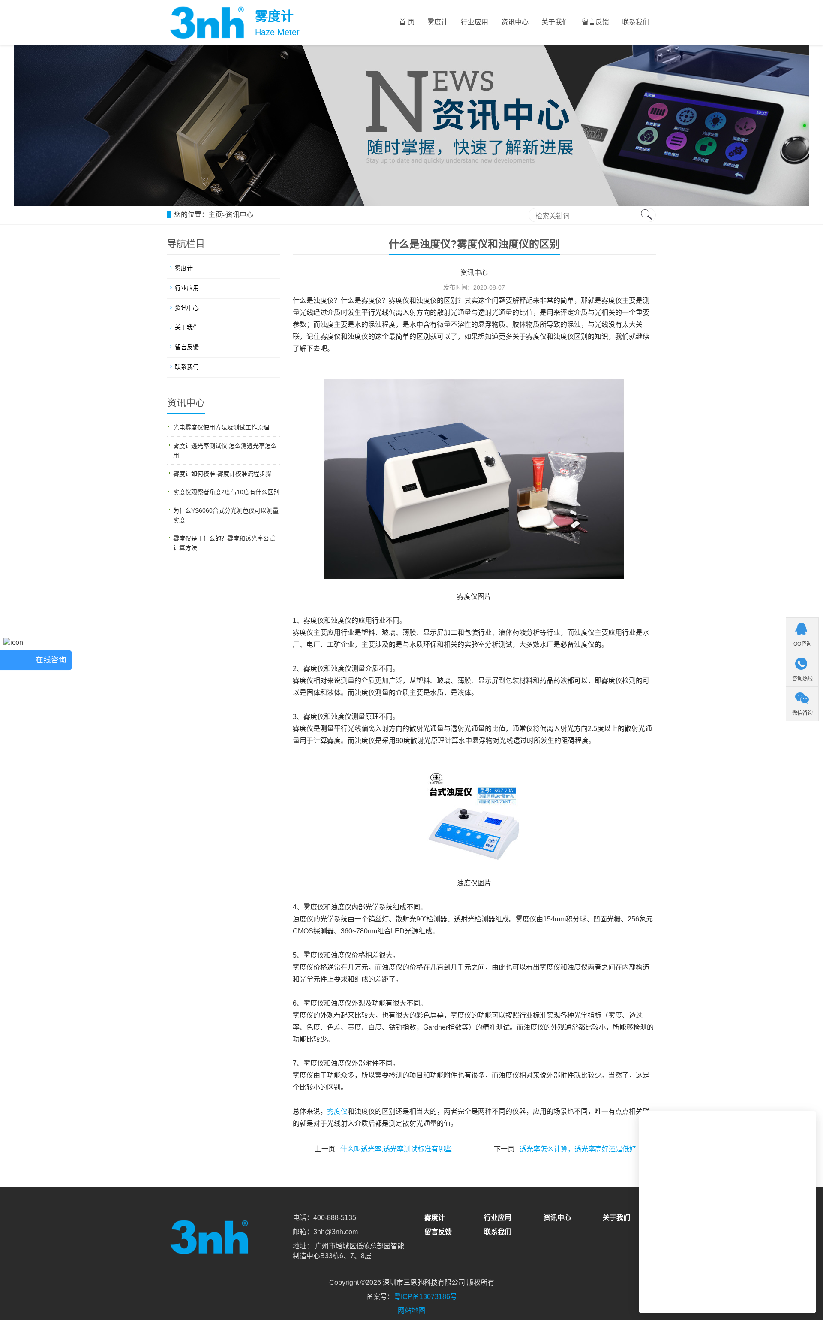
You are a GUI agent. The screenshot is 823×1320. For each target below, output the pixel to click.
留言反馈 (595, 22)
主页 (215, 214)
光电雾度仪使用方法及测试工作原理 (221, 427)
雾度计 (437, 22)
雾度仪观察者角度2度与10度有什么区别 (226, 492)
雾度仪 (337, 1111)
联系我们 (635, 22)
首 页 (407, 22)
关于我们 (555, 22)
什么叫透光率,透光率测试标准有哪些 (396, 1149)
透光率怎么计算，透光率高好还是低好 (578, 1149)
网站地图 (411, 1310)
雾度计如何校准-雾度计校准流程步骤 (222, 473)
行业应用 (474, 22)
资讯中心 (515, 22)
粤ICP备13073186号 (425, 1296)
